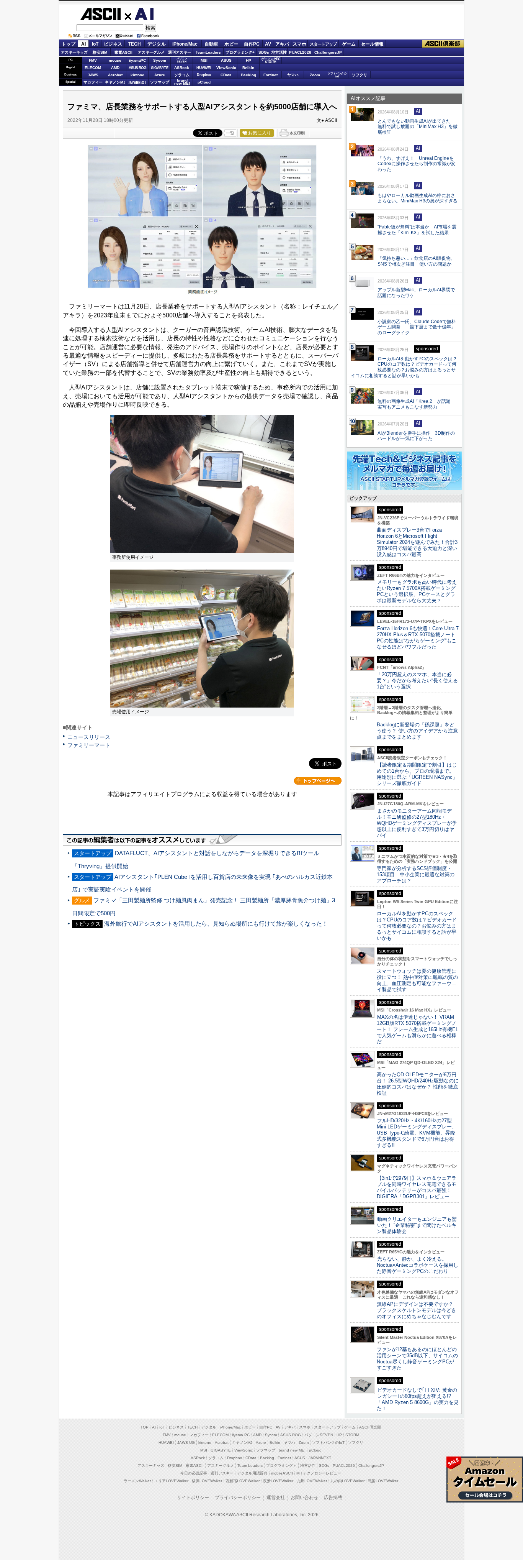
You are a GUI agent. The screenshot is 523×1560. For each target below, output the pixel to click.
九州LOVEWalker (312, 1481)
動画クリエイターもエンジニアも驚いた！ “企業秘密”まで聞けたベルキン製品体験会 (417, 1225)
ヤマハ (293, 75)
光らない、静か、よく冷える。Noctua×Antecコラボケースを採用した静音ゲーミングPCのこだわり (417, 1265)
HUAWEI (203, 68)
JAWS (93, 75)
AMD (115, 68)
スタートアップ (323, 44)
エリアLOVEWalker (171, 1481)
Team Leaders (250, 1465)
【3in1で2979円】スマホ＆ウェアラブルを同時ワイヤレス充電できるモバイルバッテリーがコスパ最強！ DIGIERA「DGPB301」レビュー (416, 1187)
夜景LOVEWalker (278, 1481)
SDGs (263, 52)
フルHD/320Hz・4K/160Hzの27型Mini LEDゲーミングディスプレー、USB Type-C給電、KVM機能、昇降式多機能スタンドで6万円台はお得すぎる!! (417, 1133)
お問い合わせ (304, 1497)
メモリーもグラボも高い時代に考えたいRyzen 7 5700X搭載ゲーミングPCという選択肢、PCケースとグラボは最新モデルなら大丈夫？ (417, 591)
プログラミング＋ (281, 1465)
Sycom (159, 60)
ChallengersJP (328, 52)
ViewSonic (226, 68)
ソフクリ (359, 75)
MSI (204, 60)
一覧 (230, 133)
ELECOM (93, 68)
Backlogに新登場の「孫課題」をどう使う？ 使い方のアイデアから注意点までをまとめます (417, 731)
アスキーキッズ (74, 52)
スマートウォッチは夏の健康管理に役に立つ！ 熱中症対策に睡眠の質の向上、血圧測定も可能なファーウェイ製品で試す (417, 980)
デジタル (156, 44)
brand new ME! (292, 1450)
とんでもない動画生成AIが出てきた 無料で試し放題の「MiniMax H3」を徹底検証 (418, 126)
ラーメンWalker (137, 1481)
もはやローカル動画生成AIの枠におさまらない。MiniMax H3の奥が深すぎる (418, 198)
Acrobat (115, 75)
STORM (352, 1435)
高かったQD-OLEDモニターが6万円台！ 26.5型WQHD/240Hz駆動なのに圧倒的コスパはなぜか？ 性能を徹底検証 (418, 1084)
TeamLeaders (208, 52)
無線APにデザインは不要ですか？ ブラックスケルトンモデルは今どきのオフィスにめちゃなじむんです (417, 1310)
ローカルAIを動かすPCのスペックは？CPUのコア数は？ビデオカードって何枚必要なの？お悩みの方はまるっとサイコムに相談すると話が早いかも (404, 367)
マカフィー (93, 82)
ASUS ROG (137, 68)
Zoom (315, 75)
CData (226, 75)
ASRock (181, 68)
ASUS (226, 60)
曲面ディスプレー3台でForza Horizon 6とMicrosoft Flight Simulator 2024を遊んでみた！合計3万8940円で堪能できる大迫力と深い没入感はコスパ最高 (417, 542)
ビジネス (113, 44)
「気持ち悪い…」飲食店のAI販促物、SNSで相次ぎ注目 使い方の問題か (416, 261)
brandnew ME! (182, 82)
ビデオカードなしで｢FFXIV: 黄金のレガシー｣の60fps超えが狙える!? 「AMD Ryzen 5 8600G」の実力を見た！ (418, 1399)
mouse (115, 60)
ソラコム (182, 75)
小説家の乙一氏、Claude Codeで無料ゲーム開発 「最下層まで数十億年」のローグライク (417, 327)
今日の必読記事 (193, 1473)
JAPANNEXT (137, 82)
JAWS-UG (186, 1442)
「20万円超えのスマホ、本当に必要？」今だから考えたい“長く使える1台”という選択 (417, 681)
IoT (95, 44)
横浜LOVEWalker (207, 1481)
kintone (137, 75)
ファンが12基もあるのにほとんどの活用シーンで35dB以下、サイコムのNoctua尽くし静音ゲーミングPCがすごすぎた (417, 1359)
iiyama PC (241, 1435)
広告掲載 (333, 1497)
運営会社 (275, 1497)
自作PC (252, 44)
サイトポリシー (193, 1497)
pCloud (204, 82)
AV (268, 44)
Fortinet (270, 75)
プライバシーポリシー (238, 1497)
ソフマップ (159, 82)
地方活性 (279, 52)
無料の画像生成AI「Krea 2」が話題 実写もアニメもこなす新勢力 (416, 404)
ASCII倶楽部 (443, 44)
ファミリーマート (88, 745)
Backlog (248, 75)
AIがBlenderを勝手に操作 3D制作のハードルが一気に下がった (416, 436)
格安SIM (100, 52)
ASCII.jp (100, 14)
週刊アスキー (179, 52)
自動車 (211, 44)
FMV (93, 60)
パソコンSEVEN (182, 60)
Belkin (248, 68)
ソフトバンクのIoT (337, 75)
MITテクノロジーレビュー (318, 1473)
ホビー (231, 44)
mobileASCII (282, 1473)
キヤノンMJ (115, 82)
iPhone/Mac (185, 44)
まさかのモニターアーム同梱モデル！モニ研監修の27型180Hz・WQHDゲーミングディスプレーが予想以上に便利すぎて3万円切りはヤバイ (417, 823)
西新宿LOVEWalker (243, 1481)
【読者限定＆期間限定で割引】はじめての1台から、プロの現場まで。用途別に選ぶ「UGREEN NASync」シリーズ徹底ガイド (417, 774)
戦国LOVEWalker (383, 1481)
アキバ (282, 44)
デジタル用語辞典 (252, 1473)
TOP (145, 1427)
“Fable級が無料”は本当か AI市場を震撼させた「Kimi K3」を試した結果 (417, 229)
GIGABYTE (159, 68)
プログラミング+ (240, 52)
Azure (159, 75)
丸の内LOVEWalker (347, 1481)
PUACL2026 (300, 52)
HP (248, 60)
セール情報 (372, 44)
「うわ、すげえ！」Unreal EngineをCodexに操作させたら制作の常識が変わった (417, 164)
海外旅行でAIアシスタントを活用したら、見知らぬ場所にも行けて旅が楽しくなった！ (216, 923)
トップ (68, 44)
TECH (134, 44)
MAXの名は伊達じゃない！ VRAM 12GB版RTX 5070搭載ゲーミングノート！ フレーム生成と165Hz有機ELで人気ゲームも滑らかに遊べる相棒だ (417, 1029)
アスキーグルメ (151, 52)
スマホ (299, 44)
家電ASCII (123, 52)
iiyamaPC (137, 60)
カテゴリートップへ (318, 781)
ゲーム (349, 44)
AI (139, 14)
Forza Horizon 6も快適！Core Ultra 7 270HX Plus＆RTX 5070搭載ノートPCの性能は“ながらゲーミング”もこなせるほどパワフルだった (418, 638)
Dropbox (204, 75)
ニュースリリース (88, 737)
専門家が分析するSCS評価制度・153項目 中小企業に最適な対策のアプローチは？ (415, 874)
